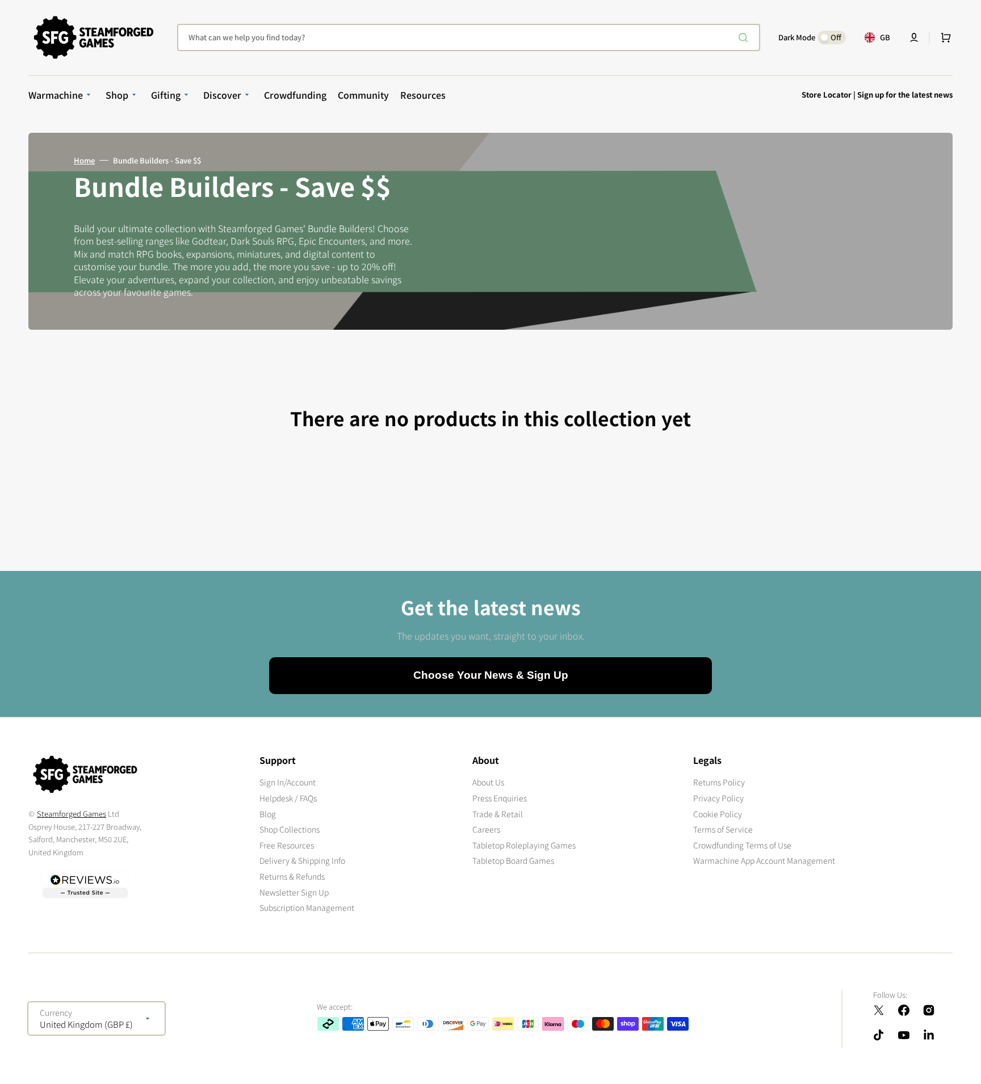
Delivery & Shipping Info (302, 860)
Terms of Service (723, 829)
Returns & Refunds (292, 876)
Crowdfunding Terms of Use (742, 845)
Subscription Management (306, 907)
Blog (267, 814)
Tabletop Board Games (513, 860)
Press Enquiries (499, 798)
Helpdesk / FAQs (288, 798)
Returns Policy (719, 782)
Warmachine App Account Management (764, 860)
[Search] (745, 37)
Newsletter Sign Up (294, 892)
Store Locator (827, 94)
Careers (486, 829)
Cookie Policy (717, 814)
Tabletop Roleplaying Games (524, 845)
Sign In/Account (287, 782)
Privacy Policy (718, 798)
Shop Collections (289, 829)
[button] (914, 37)
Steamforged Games (71, 813)
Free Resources (286, 845)
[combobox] (468, 37)
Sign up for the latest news (905, 94)
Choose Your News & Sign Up (490, 675)
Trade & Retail (497, 814)
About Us (488, 782)
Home (84, 161)
